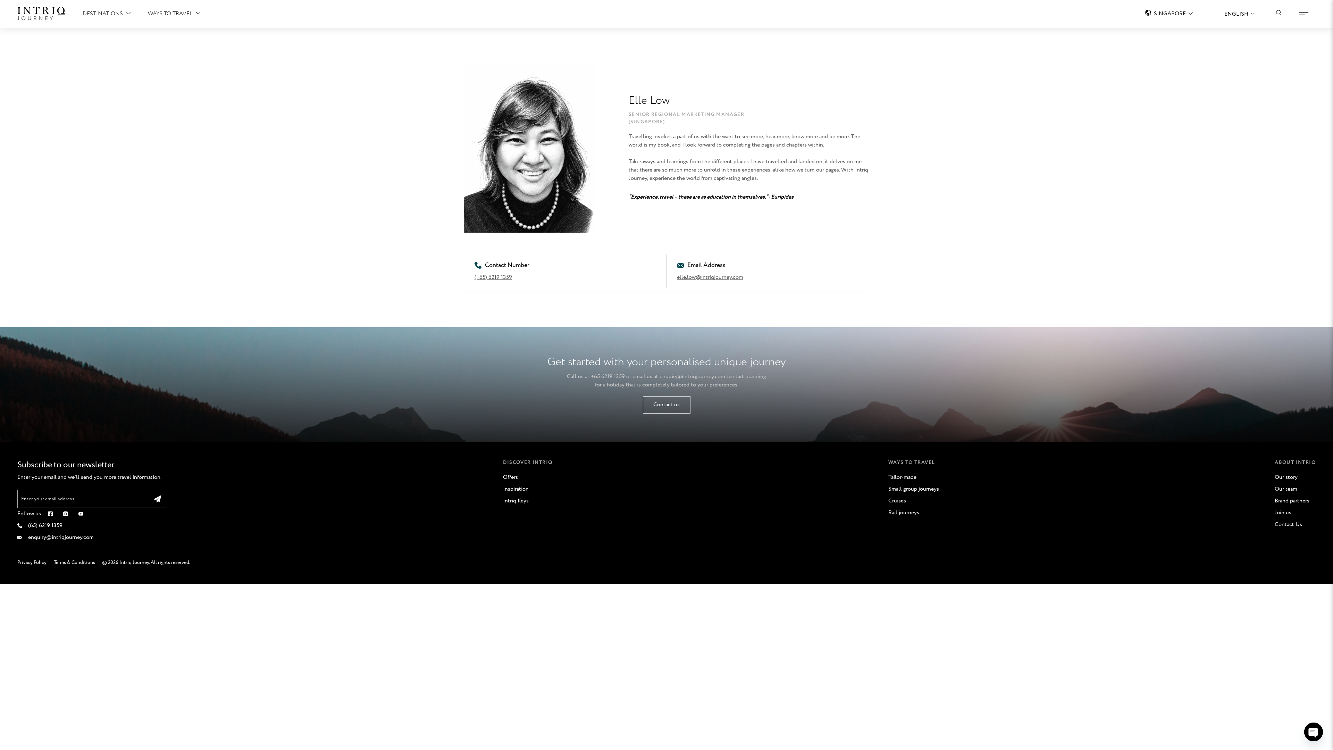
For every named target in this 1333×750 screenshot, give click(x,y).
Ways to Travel (170, 14)
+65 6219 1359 (608, 377)
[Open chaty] (1313, 732)
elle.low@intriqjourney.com (710, 277)
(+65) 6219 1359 (493, 277)
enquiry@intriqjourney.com (692, 377)
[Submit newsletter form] (158, 499)
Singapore (1170, 14)
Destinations (103, 14)
